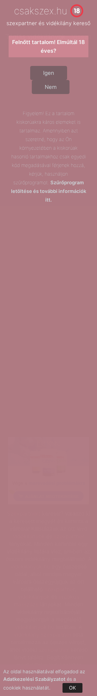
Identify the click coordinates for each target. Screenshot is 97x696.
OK (72, 688)
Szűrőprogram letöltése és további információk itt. (48, 191)
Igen (48, 73)
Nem (51, 87)
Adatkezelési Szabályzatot (34, 679)
